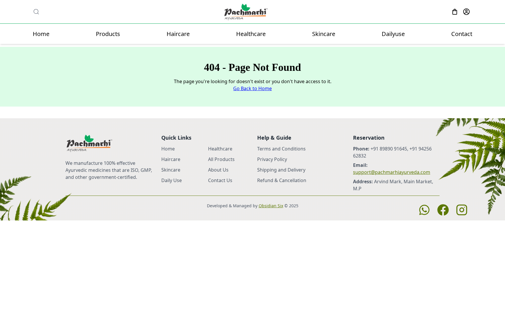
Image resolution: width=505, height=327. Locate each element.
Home (41, 34)
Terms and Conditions (281, 148)
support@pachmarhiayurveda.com (391, 172)
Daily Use (171, 180)
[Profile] (466, 12)
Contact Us (220, 180)
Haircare (178, 34)
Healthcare (251, 34)
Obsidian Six (271, 205)
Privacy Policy (272, 159)
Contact (461, 34)
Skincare (323, 34)
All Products (221, 159)
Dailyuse (393, 34)
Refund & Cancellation (281, 180)
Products (108, 34)
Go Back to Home (252, 88)
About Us (218, 170)
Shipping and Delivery (281, 170)
